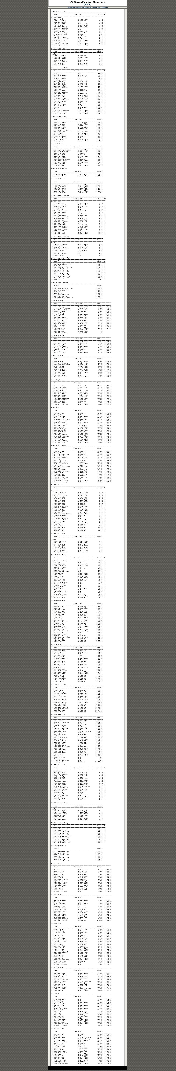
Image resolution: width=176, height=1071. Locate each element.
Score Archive (105, 7)
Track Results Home (86, 7)
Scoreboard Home (96, 7)
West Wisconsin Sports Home (74, 7)
